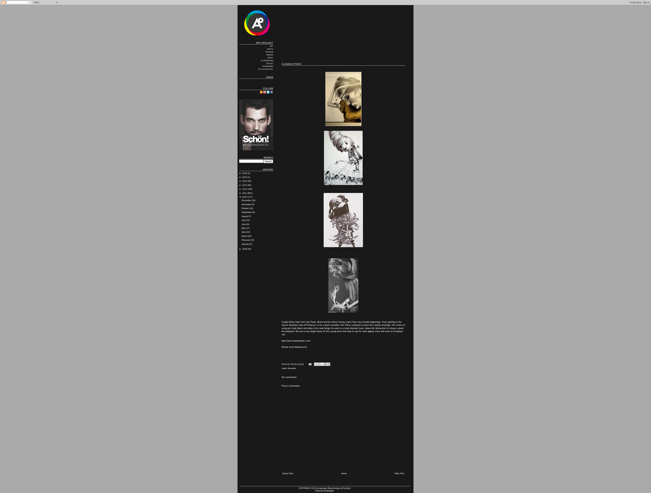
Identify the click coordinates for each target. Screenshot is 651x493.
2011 (245, 193)
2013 (245, 185)
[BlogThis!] (319, 364)
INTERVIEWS (267, 66)
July (244, 220)
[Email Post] (310, 364)
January (246, 244)
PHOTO (270, 49)
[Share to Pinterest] (328, 364)
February (246, 240)
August (245, 216)
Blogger (330, 491)
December (247, 200)
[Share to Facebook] (325, 364)
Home (344, 473)
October (245, 208)
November (247, 204)
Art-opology (321, 488)
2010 (245, 197)
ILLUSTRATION (267, 60)
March (245, 236)
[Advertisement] (343, 49)
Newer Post (287, 473)
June (244, 224)
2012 (245, 189)
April (244, 232)
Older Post (399, 473)
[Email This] (315, 364)
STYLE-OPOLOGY (265, 69)
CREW (269, 77)
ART (271, 46)
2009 (245, 249)
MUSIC (270, 58)
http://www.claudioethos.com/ (296, 341)
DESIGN (270, 55)
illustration (292, 368)
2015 (245, 177)
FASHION (269, 52)
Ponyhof (346, 488)
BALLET (270, 63)
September (247, 212)
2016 (245, 173)
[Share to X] (322, 364)
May (244, 228)
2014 (245, 181)
